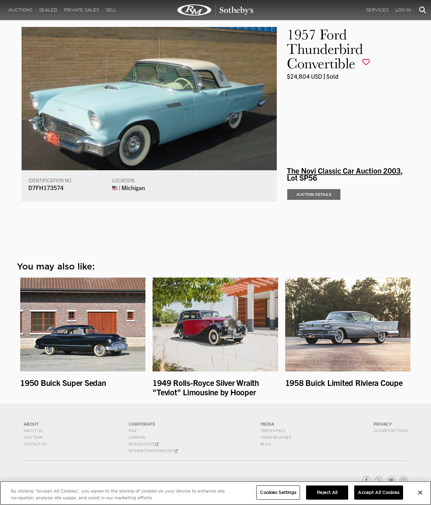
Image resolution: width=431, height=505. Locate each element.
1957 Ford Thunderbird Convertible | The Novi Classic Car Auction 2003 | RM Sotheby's (215, 10)
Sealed (48, 9)
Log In (403, 9)
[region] (215, 493)
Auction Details (313, 194)
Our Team (33, 437)
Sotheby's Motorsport (151, 451)
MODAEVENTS (142, 444)
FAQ (132, 431)
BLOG (266, 444)
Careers (137, 437)
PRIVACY (382, 424)
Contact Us (35, 444)
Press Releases (276, 437)
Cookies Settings (390, 431)
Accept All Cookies (378, 492)
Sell (111, 9)
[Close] (420, 492)
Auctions (20, 9)
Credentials (273, 431)
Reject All (327, 492)
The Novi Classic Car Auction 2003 (344, 170)
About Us (33, 431)
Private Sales (81, 9)
